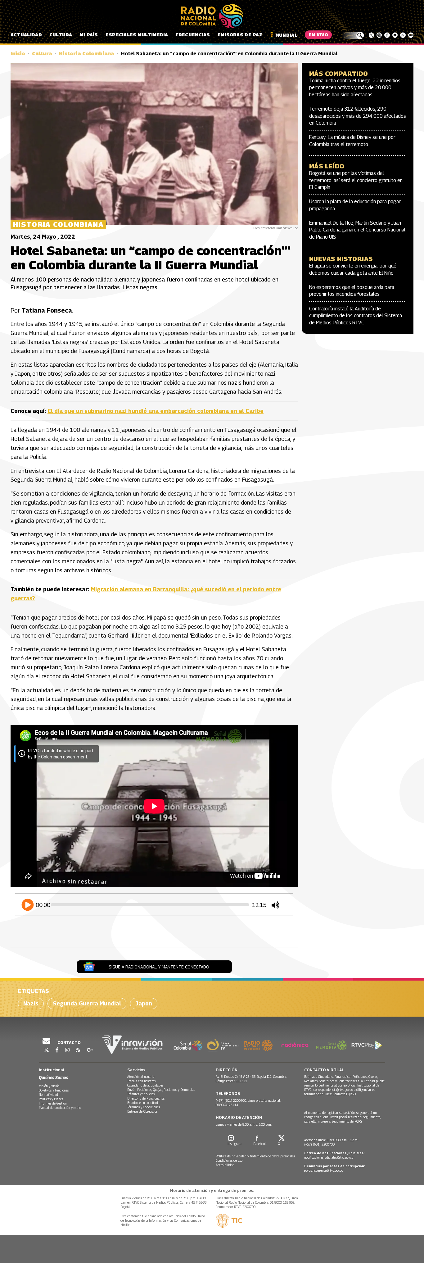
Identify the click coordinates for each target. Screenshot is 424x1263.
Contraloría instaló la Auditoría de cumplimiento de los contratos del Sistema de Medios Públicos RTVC (355, 316)
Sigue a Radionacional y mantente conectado (159, 966)
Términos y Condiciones (143, 1107)
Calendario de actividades (145, 1085)
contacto (68, 1042)
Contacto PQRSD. (345, 1094)
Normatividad (48, 1094)
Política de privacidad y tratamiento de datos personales (255, 1156)
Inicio (18, 54)
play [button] (28, 904)
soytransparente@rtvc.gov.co (323, 1170)
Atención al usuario (140, 1076)
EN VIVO (318, 34)
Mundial (286, 35)
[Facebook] (387, 35)
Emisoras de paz (240, 34)
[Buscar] (353, 35)
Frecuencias (193, 34)
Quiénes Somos (53, 1077)
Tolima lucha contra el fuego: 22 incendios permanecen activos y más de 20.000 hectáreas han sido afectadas (354, 88)
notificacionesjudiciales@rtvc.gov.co (328, 1157)
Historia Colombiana (86, 54)
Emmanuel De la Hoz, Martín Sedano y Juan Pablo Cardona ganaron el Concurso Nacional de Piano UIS (357, 230)
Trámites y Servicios (141, 1094)
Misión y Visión (49, 1086)
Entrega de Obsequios (142, 1111)
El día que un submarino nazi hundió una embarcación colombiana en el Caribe (155, 411)
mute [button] (275, 905)
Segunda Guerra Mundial (87, 1003)
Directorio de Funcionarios (146, 1098)
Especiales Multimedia (137, 34)
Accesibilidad (225, 1165)
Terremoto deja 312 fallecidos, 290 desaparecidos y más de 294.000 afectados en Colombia (357, 116)
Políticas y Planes (51, 1099)
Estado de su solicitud (142, 1103)
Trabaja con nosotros (141, 1081)
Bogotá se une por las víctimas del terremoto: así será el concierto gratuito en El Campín (356, 180)
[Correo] (410, 35)
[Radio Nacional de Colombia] (212, 16)
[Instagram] (379, 35)
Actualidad (26, 34)
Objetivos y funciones (54, 1090)
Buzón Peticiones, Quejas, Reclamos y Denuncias (161, 1089)
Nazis (30, 1003)
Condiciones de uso (229, 1160)
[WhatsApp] (402, 35)
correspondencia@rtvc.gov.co (333, 1089)
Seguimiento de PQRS (347, 1121)
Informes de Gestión (53, 1103)
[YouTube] (395, 35)
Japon (143, 1003)
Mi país (89, 34)
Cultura (60, 34)
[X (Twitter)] (371, 35)
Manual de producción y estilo (60, 1108)
